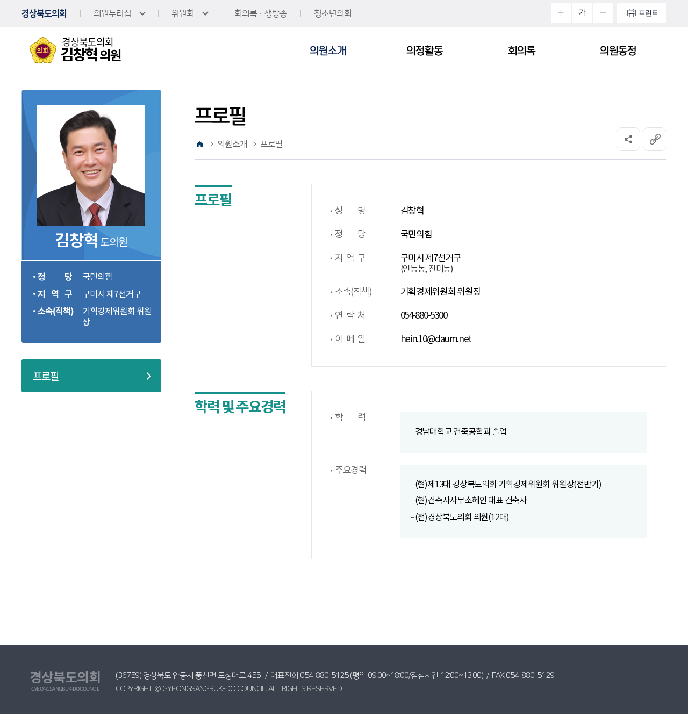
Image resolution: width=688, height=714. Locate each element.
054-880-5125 (324, 675)
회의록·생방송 (260, 13)
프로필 (46, 376)
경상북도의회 (44, 13)
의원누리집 (112, 13)
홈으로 (199, 144)
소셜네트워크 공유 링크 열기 (628, 139)
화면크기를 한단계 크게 (561, 13)
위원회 (182, 13)
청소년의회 (333, 13)
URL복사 (654, 139)
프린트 (648, 13)
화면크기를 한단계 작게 (603, 13)
